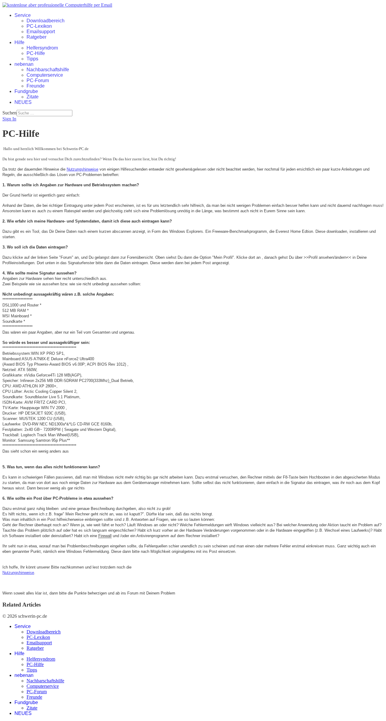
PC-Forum (38, 80)
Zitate (33, 96)
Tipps (32, 58)
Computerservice (45, 75)
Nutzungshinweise (82, 169)
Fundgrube (26, 91)
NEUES (23, 102)
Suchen (9, 112)
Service (22, 15)
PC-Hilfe (36, 53)
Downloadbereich (46, 20)
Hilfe (19, 42)
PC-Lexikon (39, 26)
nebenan (23, 64)
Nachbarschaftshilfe (48, 69)
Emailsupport (41, 31)
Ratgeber (36, 37)
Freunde (36, 85)
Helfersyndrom (42, 47)
